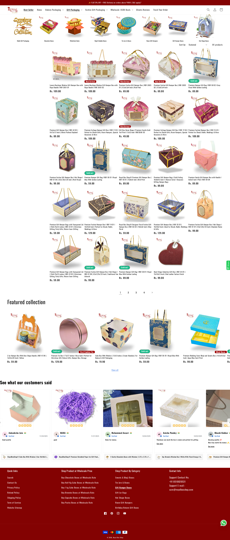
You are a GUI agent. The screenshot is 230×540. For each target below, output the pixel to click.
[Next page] (152, 292)
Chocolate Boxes (49, 41)
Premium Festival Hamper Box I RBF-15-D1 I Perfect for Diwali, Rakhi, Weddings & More (203, 131)
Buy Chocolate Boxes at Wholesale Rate (78, 477)
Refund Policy (13, 492)
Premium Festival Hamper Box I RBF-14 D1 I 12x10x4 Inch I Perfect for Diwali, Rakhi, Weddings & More (100, 226)
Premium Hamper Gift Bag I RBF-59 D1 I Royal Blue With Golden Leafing (101, 178)
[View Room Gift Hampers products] (152, 26)
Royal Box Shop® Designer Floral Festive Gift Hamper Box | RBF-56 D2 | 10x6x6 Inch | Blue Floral (135, 226)
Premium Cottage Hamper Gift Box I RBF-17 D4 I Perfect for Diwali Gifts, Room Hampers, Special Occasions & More (171, 132)
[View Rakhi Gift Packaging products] (23, 26)
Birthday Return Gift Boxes (127, 507)
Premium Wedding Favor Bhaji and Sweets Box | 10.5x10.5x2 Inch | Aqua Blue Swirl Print (204, 357)
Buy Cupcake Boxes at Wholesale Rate (78, 497)
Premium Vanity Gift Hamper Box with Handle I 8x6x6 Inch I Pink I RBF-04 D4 (204, 178)
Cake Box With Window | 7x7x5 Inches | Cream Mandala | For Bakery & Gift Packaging (116, 357)
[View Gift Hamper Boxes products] (178, 26)
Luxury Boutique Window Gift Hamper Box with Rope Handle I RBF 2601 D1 (66, 86)
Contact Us (12, 482)
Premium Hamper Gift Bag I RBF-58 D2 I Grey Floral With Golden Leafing (204, 86)
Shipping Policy (14, 497)
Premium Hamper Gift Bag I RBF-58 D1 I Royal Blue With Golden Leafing (135, 273)
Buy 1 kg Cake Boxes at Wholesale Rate (78, 487)
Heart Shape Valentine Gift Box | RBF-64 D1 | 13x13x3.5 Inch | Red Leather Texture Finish (169, 273)
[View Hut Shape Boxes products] (203, 26)
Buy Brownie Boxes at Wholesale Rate (77, 492)
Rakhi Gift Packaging (23, 41)
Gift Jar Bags (121, 492)
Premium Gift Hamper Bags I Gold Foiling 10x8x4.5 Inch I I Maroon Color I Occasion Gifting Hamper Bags (168, 179)
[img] (25, 425)
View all (115, 370)
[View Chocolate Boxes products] (48, 26)
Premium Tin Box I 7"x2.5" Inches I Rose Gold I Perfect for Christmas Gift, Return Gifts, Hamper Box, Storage (71, 357)
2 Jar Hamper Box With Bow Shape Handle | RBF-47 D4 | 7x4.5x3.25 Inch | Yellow (26, 357)
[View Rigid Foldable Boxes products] (100, 26)
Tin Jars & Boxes (126, 41)
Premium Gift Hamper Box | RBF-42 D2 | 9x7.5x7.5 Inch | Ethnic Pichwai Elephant (64, 131)
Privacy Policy (13, 487)
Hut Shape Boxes (204, 41)
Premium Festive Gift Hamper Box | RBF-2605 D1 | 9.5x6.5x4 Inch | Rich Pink (135, 86)
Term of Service (14, 502)
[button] (54, 10)
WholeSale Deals (74, 41)
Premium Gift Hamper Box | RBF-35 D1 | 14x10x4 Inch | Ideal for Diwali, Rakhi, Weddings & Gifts (171, 226)
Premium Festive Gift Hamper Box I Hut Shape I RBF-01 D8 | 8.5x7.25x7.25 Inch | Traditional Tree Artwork (101, 274)
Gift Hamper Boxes (178, 41)
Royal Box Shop (118, 537)
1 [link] (120, 292)
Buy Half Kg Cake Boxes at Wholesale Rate (80, 482)
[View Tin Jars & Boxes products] (126, 26)
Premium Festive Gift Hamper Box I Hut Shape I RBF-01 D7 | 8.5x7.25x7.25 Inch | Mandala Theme (205, 225)
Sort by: (182, 44)
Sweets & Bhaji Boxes (124, 477)
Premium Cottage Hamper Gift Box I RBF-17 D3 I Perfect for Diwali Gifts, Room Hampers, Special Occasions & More (101, 132)
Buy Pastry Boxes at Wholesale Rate (77, 502)
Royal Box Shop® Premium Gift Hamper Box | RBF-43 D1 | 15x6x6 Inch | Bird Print (135, 178)
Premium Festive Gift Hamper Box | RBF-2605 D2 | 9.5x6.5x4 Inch (170, 86)
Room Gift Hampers (152, 41)
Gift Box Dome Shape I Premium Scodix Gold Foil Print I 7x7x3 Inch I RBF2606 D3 (134, 131)
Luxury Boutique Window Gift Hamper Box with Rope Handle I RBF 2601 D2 (101, 86)
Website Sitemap (14, 507)
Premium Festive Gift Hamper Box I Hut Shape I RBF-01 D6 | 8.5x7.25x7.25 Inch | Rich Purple (66, 178)
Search (10, 477)
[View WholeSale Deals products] (74, 26)
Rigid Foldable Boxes (100, 41)
